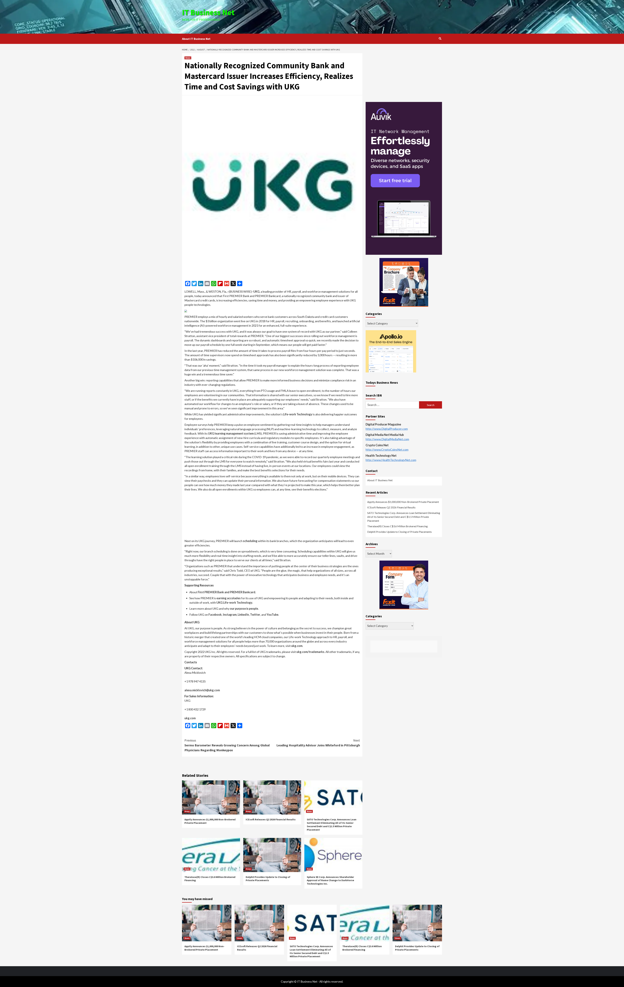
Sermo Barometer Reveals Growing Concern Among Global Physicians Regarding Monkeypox (227, 745)
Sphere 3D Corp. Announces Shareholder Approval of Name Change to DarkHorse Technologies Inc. (330, 880)
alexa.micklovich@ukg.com (202, 690)
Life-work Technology (297, 414)
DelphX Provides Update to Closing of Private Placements (268, 878)
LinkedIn (243, 614)
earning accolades (228, 598)
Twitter (255, 614)
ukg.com (296, 646)
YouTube (272, 614)
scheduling (250, 541)
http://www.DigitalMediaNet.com (387, 439)
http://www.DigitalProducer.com (387, 429)
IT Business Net (208, 12)
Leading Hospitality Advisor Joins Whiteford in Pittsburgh (318, 742)
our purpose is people (244, 608)
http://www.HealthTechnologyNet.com (391, 460)
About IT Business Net (196, 39)
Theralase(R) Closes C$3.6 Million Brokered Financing (397, 526)
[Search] (440, 38)
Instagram (230, 614)
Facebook (215, 614)
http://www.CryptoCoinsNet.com (387, 449)
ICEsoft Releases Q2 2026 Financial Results (271, 819)
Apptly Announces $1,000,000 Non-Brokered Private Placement (403, 501)
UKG (256, 291)
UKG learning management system (231, 433)
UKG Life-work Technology (234, 602)
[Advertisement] (355, 16)
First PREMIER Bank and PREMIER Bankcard (226, 592)
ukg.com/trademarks (310, 652)
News (187, 58)
